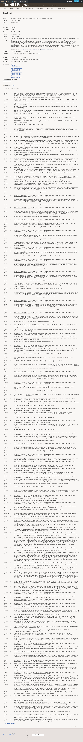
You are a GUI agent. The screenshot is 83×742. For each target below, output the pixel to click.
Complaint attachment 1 (16, 66)
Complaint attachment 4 (16, 70)
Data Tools (19, 8)
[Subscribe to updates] (75, 16)
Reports (12, 8)
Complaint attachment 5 (16, 72)
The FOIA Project (15, 4)
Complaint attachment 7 (16, 74)
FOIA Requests (29, 8)
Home (5, 8)
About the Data (49, 8)
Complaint (13, 65)
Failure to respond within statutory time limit (30, 49)
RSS (9, 1)
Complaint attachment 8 (16, 75)
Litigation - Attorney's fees (47, 49)
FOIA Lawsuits (39, 8)
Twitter (15, 1)
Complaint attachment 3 (16, 69)
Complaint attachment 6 (16, 73)
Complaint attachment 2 (16, 68)
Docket (12, 64)
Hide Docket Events (10, 723)
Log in (27, 737)
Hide (13, 85)
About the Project (61, 8)
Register (28, 735)
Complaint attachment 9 (16, 77)
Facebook (23, 1)
